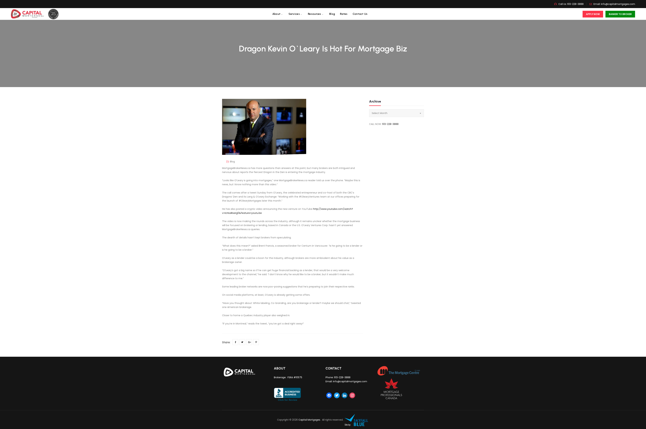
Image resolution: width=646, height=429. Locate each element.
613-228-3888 (575, 4)
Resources (314, 13)
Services (294, 13)
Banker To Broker (620, 14)
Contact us (360, 13)
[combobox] (396, 113)
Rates (344, 13)
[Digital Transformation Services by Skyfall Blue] (356, 419)
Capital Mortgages (309, 419)
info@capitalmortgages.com (618, 4)
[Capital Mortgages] (36, 14)
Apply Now (593, 14)
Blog (332, 13)
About (276, 13)
